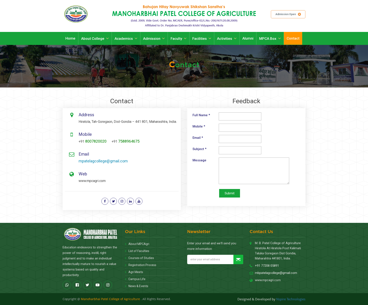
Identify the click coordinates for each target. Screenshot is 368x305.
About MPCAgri (138, 244)
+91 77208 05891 (267, 266)
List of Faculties (138, 251)
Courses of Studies (141, 258)
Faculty (176, 38)
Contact (293, 38)
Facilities (199, 38)
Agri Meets (135, 272)
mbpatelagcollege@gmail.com (276, 273)
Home (70, 38)
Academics (124, 38)
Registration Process (142, 265)
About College (92, 38)
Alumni (247, 38)
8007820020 (95, 141)
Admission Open (285, 14)
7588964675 (128, 141)
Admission (151, 38)
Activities (224, 38)
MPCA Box (267, 38)
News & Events (138, 286)
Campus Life (136, 279)
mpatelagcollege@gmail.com (103, 161)
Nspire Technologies (290, 299)
